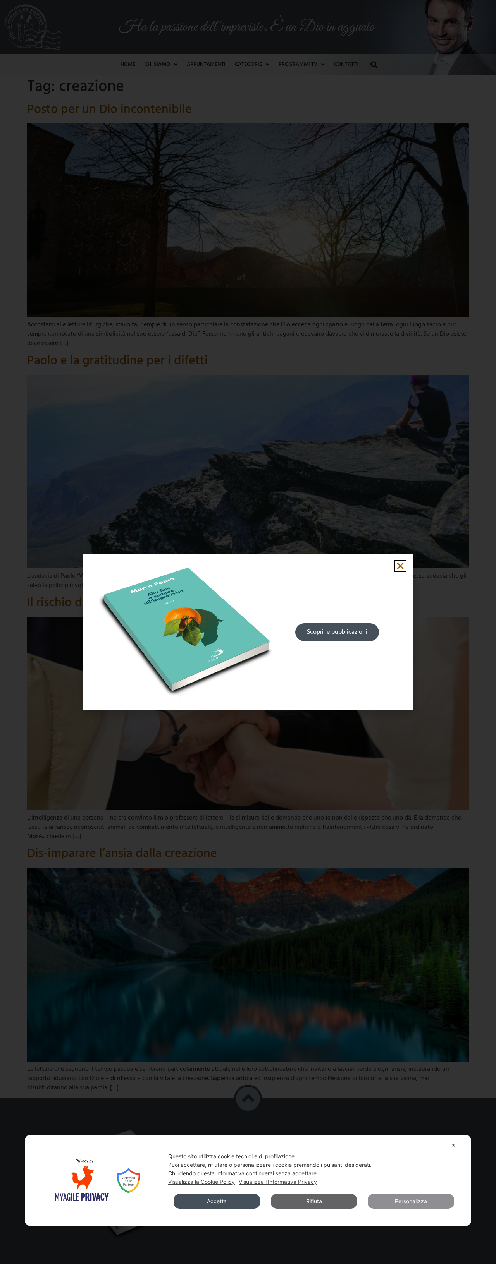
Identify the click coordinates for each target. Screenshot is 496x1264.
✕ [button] (453, 1145)
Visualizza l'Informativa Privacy (278, 1181)
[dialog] (248, 1180)
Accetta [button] (217, 1201)
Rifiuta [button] (314, 1201)
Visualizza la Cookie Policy (201, 1181)
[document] (248, 632)
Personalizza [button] (411, 1201)
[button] (400, 566)
